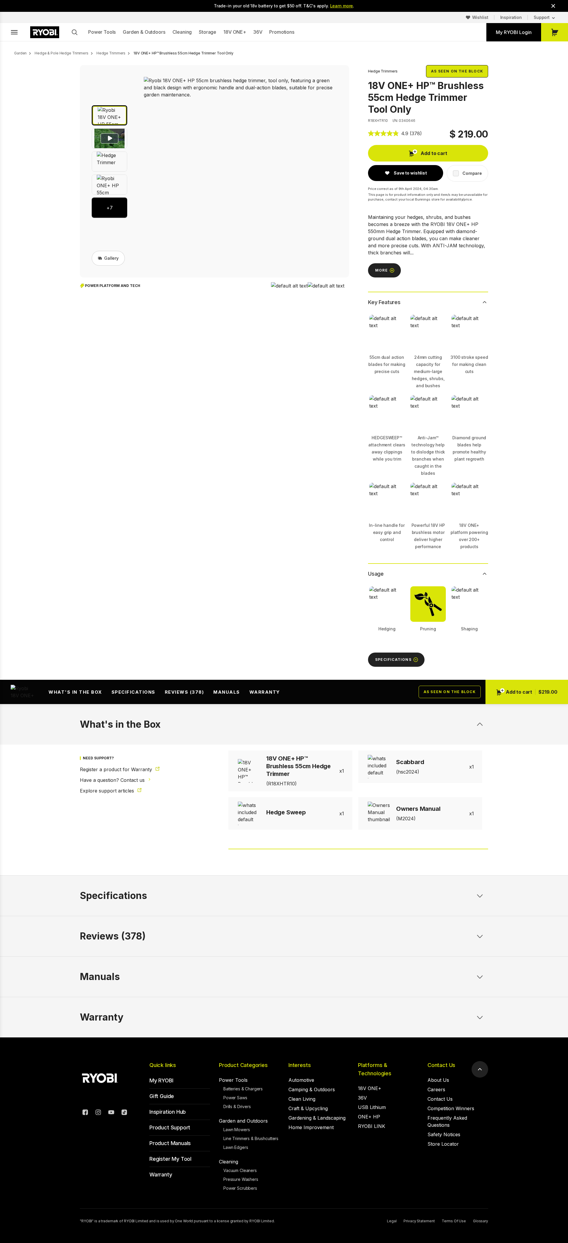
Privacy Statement (419, 1221)
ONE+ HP (369, 1117)
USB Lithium (372, 1107)
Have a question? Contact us (113, 780)
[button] (109, 115)
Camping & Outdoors (311, 1089)
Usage (376, 574)
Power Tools (102, 32)
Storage (207, 32)
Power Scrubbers (240, 1188)
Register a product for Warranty (117, 769)
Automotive (301, 1080)
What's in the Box (75, 692)
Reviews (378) (184, 692)
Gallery (111, 258)
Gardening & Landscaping (317, 1118)
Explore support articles (107, 791)
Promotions (281, 32)
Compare (472, 173)
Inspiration (511, 17)
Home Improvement (311, 1127)
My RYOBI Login (514, 32)
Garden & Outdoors (144, 32)
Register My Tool (170, 1159)
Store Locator (443, 1144)
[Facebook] (85, 1113)
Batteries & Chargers (243, 1088)
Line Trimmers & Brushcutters (250, 1138)
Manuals (226, 692)
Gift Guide (161, 1096)
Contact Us (441, 1065)
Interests (299, 1065)
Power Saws (235, 1097)
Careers (436, 1089)
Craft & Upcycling (308, 1108)
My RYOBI (161, 1080)
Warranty (264, 692)
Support (542, 17)
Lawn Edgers (235, 1147)
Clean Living (301, 1099)
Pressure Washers (240, 1179)
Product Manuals (170, 1143)
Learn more (341, 5)
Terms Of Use (454, 1221)
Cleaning (182, 32)
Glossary (480, 1221)
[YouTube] (111, 1113)
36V (257, 32)
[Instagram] (98, 1113)
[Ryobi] (44, 32)
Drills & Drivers (237, 1106)
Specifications (133, 692)
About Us (438, 1080)
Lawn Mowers (236, 1129)
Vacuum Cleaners (240, 1170)
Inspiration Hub (167, 1112)
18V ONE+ (234, 32)
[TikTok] (124, 1113)
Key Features (384, 302)
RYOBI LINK (371, 1126)
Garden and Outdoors (243, 1121)
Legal (391, 1221)
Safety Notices (443, 1134)
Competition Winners (450, 1108)
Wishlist (480, 17)
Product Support (169, 1127)
